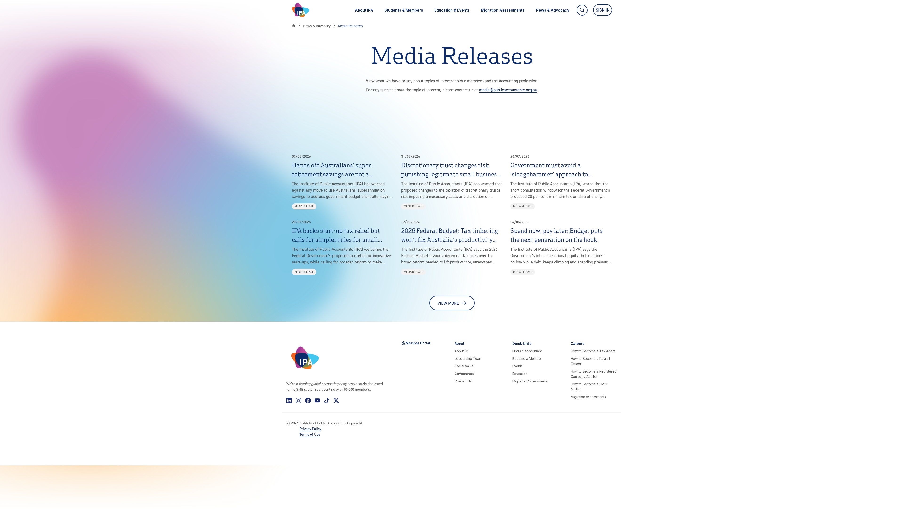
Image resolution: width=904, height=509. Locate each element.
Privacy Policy (310, 428)
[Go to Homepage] (300, 10)
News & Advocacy (552, 10)
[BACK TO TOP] (11, 497)
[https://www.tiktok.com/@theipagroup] (327, 400)
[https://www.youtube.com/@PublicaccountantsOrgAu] (317, 400)
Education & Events (452, 10)
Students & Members (403, 10)
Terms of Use (309, 434)
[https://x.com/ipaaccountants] (336, 400)
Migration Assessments (503, 10)
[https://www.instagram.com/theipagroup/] (298, 400)
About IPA (364, 10)
